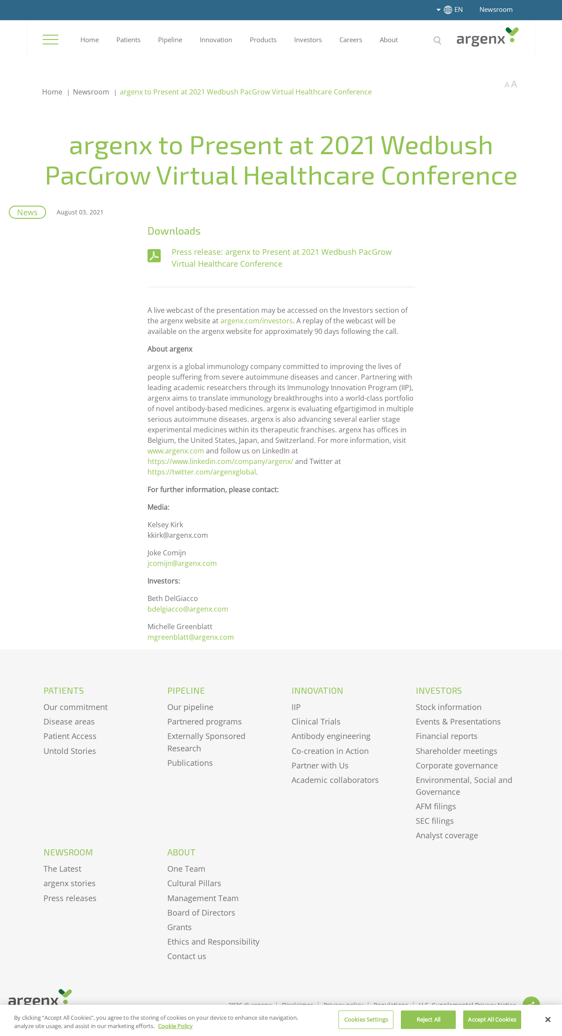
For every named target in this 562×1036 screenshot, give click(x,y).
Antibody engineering (331, 736)
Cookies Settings (366, 1019)
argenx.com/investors (256, 321)
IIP (296, 707)
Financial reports (447, 736)
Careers (350, 39)
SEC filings (435, 820)
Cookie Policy (175, 1026)
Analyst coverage (447, 835)
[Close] (548, 1019)
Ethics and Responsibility (213, 941)
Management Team (203, 898)
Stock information (449, 707)
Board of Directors (201, 912)
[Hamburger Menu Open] (50, 39)
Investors (308, 39)
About (389, 39)
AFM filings (436, 806)
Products (263, 39)
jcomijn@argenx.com (182, 563)
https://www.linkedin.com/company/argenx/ (220, 461)
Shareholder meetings (456, 751)
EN (458, 9)
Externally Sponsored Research (206, 742)
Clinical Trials (316, 721)
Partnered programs (204, 721)
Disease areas (69, 721)
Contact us (186, 956)
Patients (128, 39)
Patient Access (70, 736)
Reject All (428, 1019)
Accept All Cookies (492, 1019)
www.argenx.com (176, 451)
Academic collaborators (335, 780)
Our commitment (75, 707)
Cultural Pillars (194, 883)
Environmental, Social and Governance (464, 786)
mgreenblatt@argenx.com (191, 637)
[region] (281, 1020)
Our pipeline (190, 707)
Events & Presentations (458, 721)
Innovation (216, 39)
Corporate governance (457, 765)
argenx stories (69, 883)
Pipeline (170, 39)
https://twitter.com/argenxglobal (202, 472)
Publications (190, 762)
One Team (186, 868)
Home (89, 39)
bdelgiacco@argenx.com (188, 609)
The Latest (62, 868)
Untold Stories (69, 751)
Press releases (70, 898)
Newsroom (496, 9)
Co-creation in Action (330, 751)
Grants (179, 927)
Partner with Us (320, 765)
